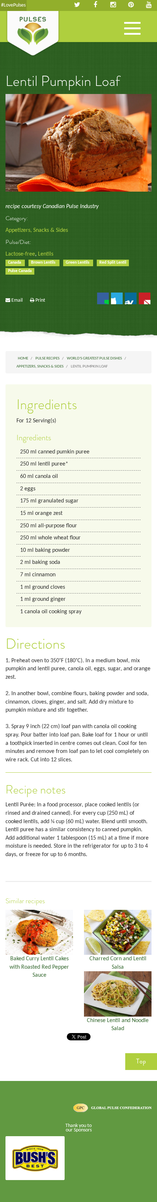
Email (17, 300)
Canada (15, 262)
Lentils (45, 254)
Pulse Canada (20, 271)
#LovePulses (13, 5)
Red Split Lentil (112, 262)
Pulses (32, 34)
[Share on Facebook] (103, 298)
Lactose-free (20, 254)
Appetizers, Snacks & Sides (36, 230)
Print (40, 300)
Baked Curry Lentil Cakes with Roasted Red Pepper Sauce (39, 967)
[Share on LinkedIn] (131, 298)
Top (141, 1061)
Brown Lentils (44, 262)
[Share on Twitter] (117, 298)
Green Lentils (78, 262)
